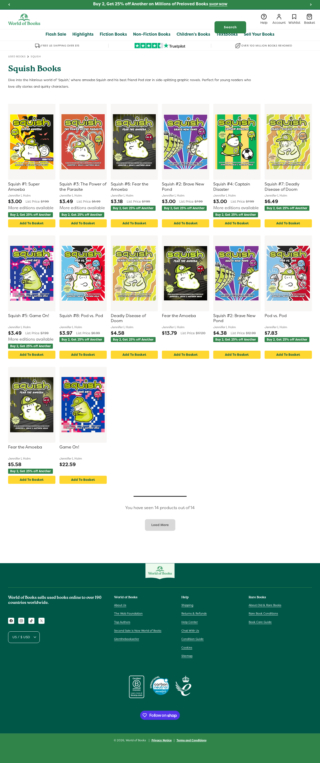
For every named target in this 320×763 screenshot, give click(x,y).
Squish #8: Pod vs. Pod (81, 316)
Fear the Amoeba (179, 316)
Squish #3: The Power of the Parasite (82, 187)
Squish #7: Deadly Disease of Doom (282, 187)
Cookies (186, 647)
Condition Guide (192, 638)
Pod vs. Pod (276, 316)
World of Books (136, 740)
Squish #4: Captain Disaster (231, 187)
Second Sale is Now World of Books (137, 630)
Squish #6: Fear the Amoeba (129, 187)
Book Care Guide (260, 622)
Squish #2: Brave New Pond (183, 187)
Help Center (189, 622)
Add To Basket (32, 223)
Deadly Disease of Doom (128, 318)
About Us (120, 605)
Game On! (69, 447)
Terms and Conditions (191, 740)
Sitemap (187, 655)
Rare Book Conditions (263, 613)
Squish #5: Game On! (28, 316)
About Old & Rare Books (265, 605)
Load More (160, 525)
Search (230, 27)
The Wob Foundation (128, 613)
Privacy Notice (162, 740)
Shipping (187, 605)
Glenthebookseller (126, 638)
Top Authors (122, 622)
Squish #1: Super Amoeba (24, 187)
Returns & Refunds (194, 613)
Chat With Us (190, 630)
